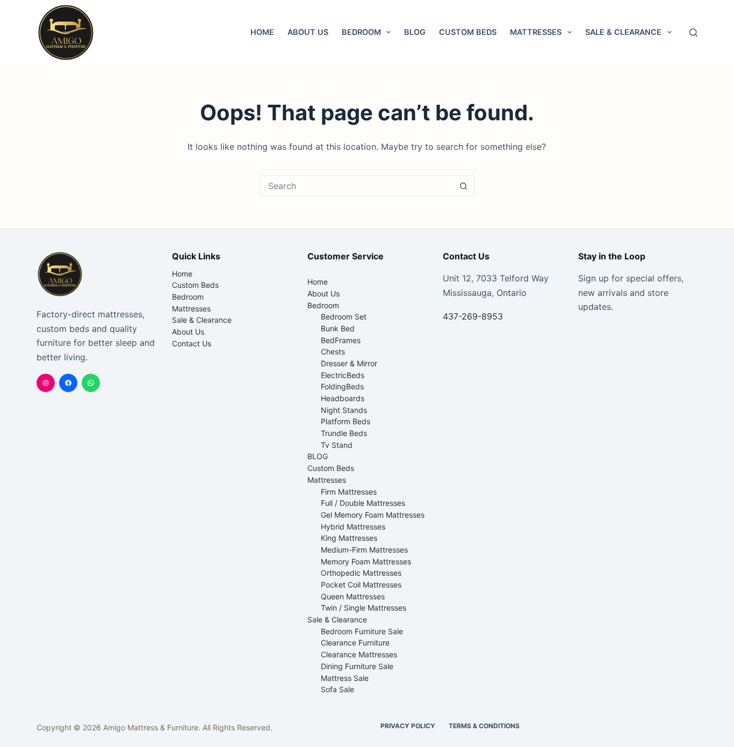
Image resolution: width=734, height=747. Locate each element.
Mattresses (536, 32)
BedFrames (341, 340)
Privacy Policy (407, 726)
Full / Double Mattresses (363, 502)
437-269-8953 (473, 316)
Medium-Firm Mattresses (364, 549)
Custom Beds (467, 32)
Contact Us (191, 343)
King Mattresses (349, 537)
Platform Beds (345, 421)
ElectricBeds (342, 375)
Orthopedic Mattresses (361, 572)
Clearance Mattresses (359, 654)
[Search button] (464, 186)
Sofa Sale (337, 689)
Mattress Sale (345, 678)
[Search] (693, 32)
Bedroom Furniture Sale (362, 631)
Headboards (342, 398)
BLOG (415, 32)
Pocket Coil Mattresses (361, 584)
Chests (333, 351)
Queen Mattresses (353, 596)
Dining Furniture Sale (357, 666)
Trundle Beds (344, 433)
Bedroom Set (343, 316)
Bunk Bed (338, 328)
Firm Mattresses (349, 491)
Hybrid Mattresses (353, 526)
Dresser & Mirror (349, 363)
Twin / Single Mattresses (363, 607)
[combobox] (357, 186)
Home (262, 32)
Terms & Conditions (484, 726)
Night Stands (344, 410)
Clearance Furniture (355, 642)
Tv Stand (336, 444)
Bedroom (361, 32)
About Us (307, 32)
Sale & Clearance (623, 32)
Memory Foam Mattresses (366, 561)
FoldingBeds (342, 386)
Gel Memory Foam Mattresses (372, 514)
